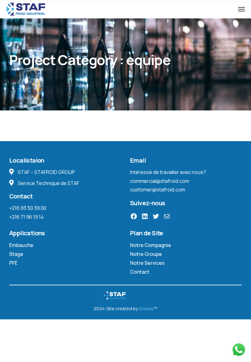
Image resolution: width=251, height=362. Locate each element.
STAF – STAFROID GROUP (46, 172)
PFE (13, 263)
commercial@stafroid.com (159, 181)
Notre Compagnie (150, 245)
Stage (16, 254)
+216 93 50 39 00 (27, 208)
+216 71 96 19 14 (26, 217)
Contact (139, 271)
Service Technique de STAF (48, 183)
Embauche (21, 245)
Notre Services (147, 263)
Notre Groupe (146, 254)
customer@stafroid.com (157, 189)
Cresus (145, 308)
